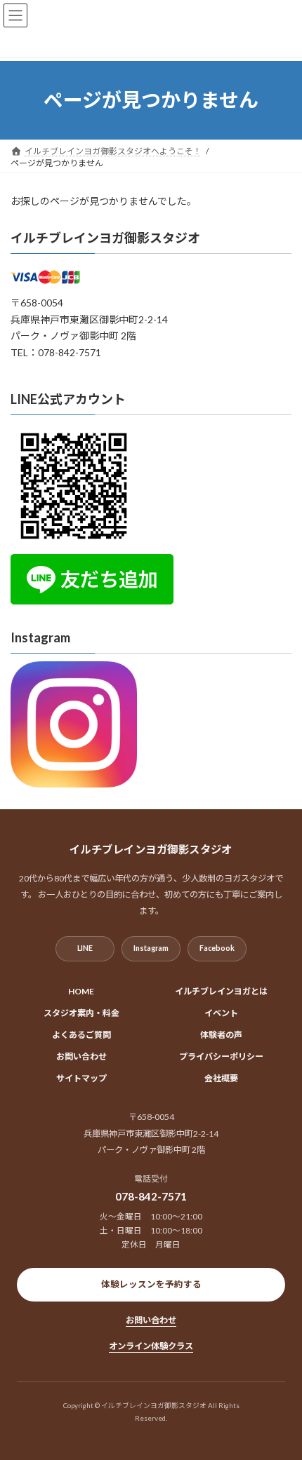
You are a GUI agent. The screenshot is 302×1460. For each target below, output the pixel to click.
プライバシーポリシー (221, 1056)
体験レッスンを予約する (151, 1284)
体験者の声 (221, 1034)
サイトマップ (81, 1078)
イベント (221, 1013)
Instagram (151, 947)
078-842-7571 (151, 1196)
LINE (85, 947)
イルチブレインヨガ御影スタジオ (105, 237)
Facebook (217, 947)
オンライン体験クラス (151, 1346)
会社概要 (221, 1078)
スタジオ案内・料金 (81, 1013)
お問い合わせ (81, 1056)
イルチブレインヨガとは (221, 991)
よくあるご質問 (81, 1034)
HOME (81, 991)
